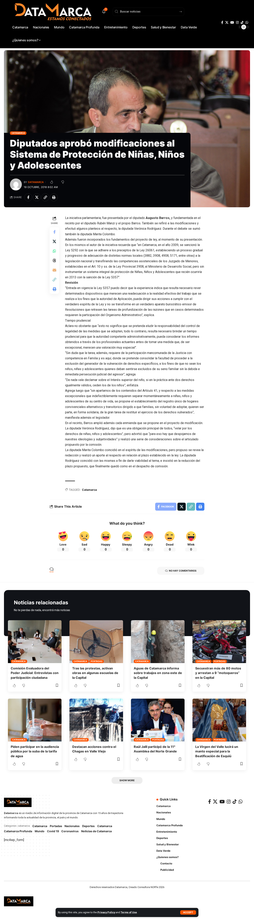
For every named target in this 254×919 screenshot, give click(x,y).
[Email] (54, 270)
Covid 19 (53, 831)
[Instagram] (237, 22)
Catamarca (18, 133)
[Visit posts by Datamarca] (16, 184)
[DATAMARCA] (18, 901)
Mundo (39, 831)
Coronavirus (70, 831)
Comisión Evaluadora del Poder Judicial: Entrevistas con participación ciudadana (35, 672)
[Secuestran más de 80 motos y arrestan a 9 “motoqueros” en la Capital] (219, 641)
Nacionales (72, 826)
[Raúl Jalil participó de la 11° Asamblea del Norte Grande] (158, 720)
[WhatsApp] (246, 22)
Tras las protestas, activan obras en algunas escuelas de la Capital (95, 672)
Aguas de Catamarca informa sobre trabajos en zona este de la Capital (158, 672)
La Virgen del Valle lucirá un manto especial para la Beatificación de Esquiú (216, 751)
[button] (188, 912)
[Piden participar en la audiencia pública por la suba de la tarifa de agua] (35, 720)
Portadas (96, 661)
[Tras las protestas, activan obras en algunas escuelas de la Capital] (96, 641)
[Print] (54, 197)
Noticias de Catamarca (96, 831)
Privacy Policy (106, 912)
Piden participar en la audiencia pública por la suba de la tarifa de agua (35, 751)
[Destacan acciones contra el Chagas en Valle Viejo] (96, 720)
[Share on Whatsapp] (54, 251)
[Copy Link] (45, 197)
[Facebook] (222, 22)
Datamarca (36, 182)
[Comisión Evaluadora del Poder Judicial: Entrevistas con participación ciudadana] (35, 641)
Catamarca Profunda (18, 831)
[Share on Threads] (54, 260)
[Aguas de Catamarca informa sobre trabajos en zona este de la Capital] (158, 641)
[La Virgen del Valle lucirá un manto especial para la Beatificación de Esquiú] (219, 720)
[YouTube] (232, 22)
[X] (226, 22)
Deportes (88, 826)
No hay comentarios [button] (182, 570)
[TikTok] (242, 22)
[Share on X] (37, 197)
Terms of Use (129, 912)
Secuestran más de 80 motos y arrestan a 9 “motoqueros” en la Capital (218, 672)
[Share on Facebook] (28, 197)
